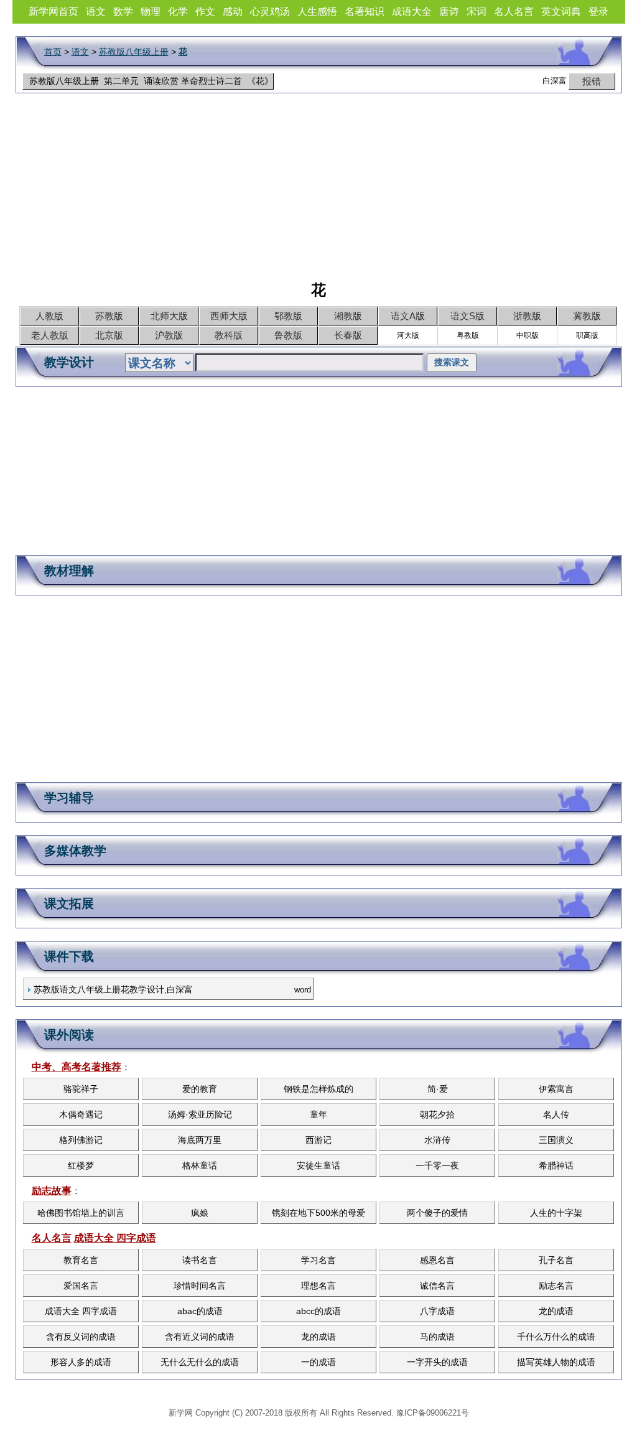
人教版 (49, 315)
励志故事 (52, 1190)
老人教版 (49, 335)
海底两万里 (199, 1140)
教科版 (229, 335)
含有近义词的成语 (200, 1337)
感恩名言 (437, 1260)
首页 (53, 52)
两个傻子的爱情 (437, 1213)
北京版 (109, 335)
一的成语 (318, 1362)
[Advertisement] (318, 193)
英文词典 (561, 11)
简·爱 (437, 1089)
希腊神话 (556, 1165)
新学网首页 (53, 11)
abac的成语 (200, 1311)
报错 (591, 81)
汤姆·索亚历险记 (200, 1114)
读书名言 (199, 1260)
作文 (205, 11)
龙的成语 (556, 1311)
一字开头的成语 (437, 1362)
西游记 (318, 1140)
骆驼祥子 (80, 1089)
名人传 (556, 1114)
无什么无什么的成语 (199, 1362)
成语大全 (412, 11)
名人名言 (514, 11)
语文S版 (467, 315)
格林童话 (199, 1165)
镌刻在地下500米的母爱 (318, 1213)
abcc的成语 (318, 1311)
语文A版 (408, 315)
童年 (318, 1114)
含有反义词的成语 (81, 1337)
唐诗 (449, 11)
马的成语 (437, 1337)
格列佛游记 (81, 1140)
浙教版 (527, 315)
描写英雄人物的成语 (556, 1362)
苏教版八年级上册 (134, 52)
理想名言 (318, 1286)
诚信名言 (437, 1286)
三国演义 (556, 1140)
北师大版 (169, 315)
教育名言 (80, 1260)
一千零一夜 (437, 1165)
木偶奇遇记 (81, 1114)
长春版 (348, 335)
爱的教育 (199, 1089)
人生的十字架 (556, 1213)
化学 (178, 11)
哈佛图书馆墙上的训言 (80, 1213)
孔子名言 (556, 1260)
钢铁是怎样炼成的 (318, 1089)
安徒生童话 (318, 1165)
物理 (150, 11)
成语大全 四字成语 (115, 1238)
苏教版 (109, 315)
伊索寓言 (556, 1089)
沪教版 (169, 335)
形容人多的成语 (80, 1362)
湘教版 (348, 315)
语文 (96, 11)
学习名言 (318, 1260)
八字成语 (437, 1311)
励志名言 (556, 1286)
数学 (123, 11)
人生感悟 (317, 11)
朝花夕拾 (437, 1114)
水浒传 (437, 1140)
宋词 (476, 11)
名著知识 (364, 11)
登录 (598, 11)
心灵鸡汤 (270, 11)
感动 (233, 11)
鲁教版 (288, 335)
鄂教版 (288, 315)
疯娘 (199, 1213)
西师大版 (229, 315)
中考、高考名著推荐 (76, 1067)
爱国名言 (80, 1286)
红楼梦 (81, 1165)
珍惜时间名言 (200, 1286)
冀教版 (587, 315)
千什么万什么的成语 (556, 1337)
